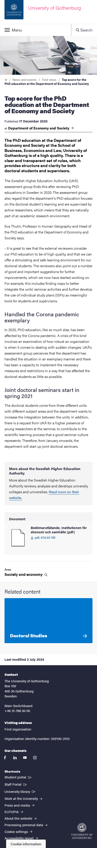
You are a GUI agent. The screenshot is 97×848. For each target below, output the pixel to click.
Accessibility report (20, 838)
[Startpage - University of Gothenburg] (82, 831)
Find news (49, 79)
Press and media (18, 805)
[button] (35, 30)
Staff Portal (16, 784)
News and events (24, 79)
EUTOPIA (12, 811)
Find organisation (18, 729)
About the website (19, 818)
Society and (24, 574)
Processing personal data (24, 824)
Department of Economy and (39, 128)
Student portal (18, 776)
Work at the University (22, 798)
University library (20, 791)
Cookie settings (17, 831)
